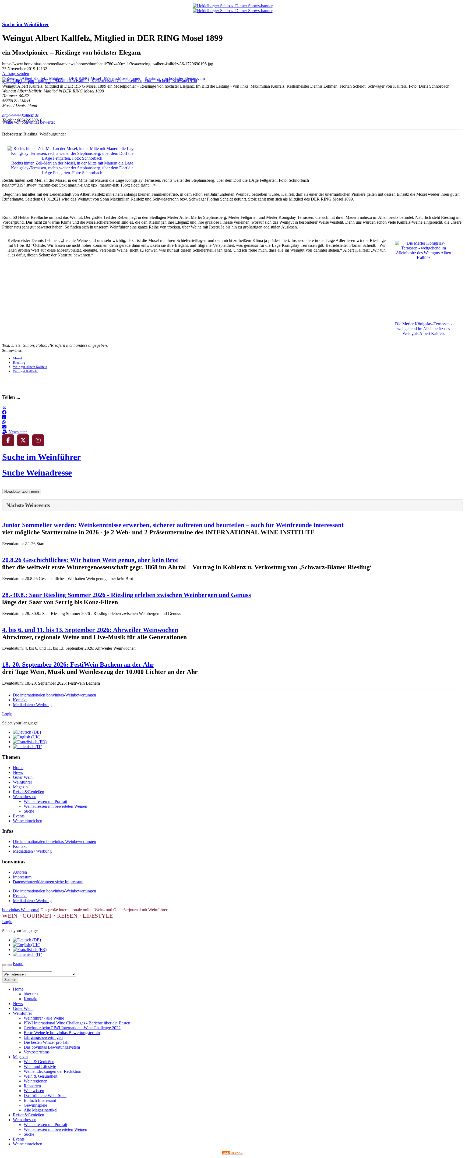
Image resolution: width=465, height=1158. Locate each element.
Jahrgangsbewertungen (43, 1037)
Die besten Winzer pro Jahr (47, 1042)
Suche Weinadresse (37, 472)
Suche (29, 811)
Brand (18, 963)
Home (18, 767)
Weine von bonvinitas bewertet (28, 122)
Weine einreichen (27, 821)
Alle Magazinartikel (40, 1110)
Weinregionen (35, 1081)
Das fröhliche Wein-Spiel (45, 1095)
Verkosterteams (37, 1052)
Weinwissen (34, 1090)
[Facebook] (8, 440)
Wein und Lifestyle (40, 1066)
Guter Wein (23, 777)
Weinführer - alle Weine (44, 1018)
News (18, 772)
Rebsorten (32, 1086)
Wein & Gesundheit (40, 1076)
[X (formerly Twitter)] (23, 440)
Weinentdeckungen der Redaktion (52, 1071)
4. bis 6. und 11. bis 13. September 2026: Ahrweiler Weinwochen (90, 629)
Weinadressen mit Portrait (45, 801)
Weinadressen (24, 796)
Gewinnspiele (35, 1105)
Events (18, 816)
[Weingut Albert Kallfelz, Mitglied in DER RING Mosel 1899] (107, 82)
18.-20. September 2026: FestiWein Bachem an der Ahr (78, 664)
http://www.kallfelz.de (20, 115)
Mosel (17, 358)
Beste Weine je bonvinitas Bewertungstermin (62, 1032)
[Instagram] (38, 440)
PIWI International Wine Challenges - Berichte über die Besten (77, 1023)
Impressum (22, 877)
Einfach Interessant (40, 1100)
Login (7, 714)
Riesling (19, 362)
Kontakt (20, 700)
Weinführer (22, 782)
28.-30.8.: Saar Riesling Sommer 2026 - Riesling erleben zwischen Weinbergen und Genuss (126, 594)
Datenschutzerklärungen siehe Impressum (48, 882)
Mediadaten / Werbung (32, 704)
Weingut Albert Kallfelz (30, 367)
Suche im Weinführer (25, 24)
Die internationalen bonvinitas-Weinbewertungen (54, 695)
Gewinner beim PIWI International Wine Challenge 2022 (72, 1027)
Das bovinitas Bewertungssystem (52, 1047)
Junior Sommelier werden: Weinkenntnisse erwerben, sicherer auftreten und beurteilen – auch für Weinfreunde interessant (173, 524)
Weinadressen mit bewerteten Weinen (55, 806)
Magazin (20, 787)
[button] (4, 407)
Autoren (20, 872)
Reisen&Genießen (28, 791)
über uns (31, 994)
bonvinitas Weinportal (20, 909)
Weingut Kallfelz (25, 371)
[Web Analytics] (232, 1153)
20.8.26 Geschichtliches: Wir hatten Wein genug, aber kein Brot (90, 559)
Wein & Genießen (39, 1061)
